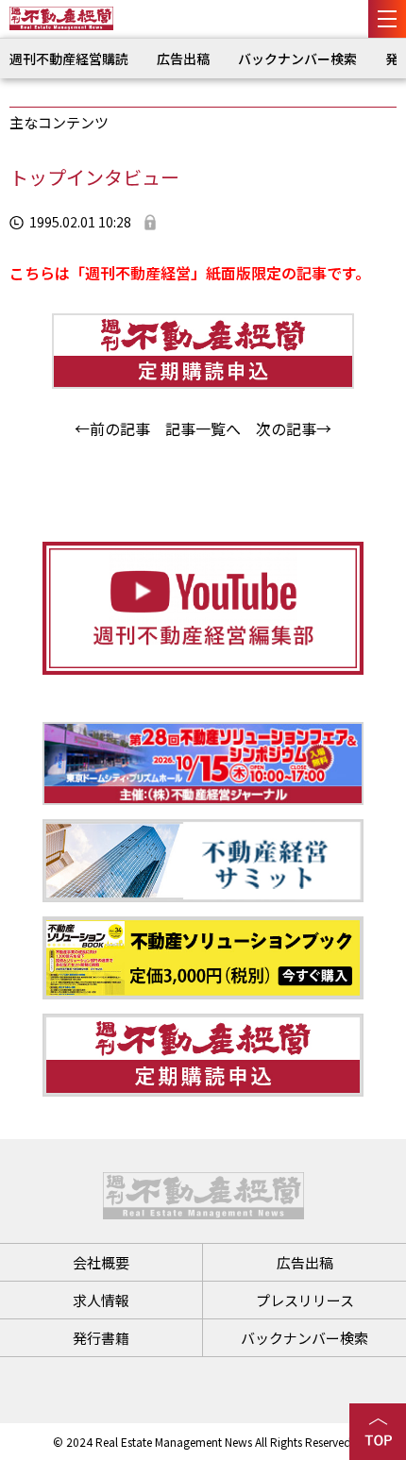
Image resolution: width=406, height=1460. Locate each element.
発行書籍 (101, 1338)
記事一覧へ (203, 428)
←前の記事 (112, 428)
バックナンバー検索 (297, 58)
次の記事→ (293, 428)
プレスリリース (305, 1300)
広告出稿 (183, 58)
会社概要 (101, 1262)
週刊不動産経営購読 (68, 58)
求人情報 (101, 1300)
